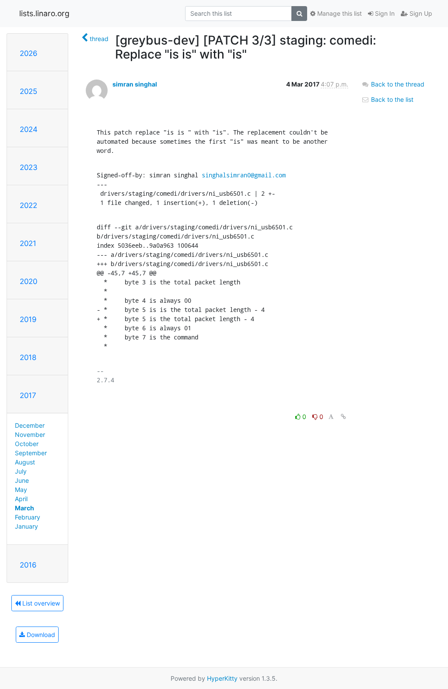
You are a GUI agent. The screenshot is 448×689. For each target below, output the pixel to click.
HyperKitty (222, 678)
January (26, 526)
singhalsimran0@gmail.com (244, 175)
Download (40, 634)
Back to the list (391, 99)
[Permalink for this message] (343, 416)
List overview (40, 603)
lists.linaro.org (44, 13)
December (30, 425)
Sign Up (420, 13)
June (22, 480)
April (21, 498)
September (31, 453)
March (24, 508)
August (25, 462)
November (30, 434)
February (27, 517)
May (21, 489)
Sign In (384, 13)
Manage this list (338, 13)
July (21, 471)
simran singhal (134, 84)
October (26, 443)
